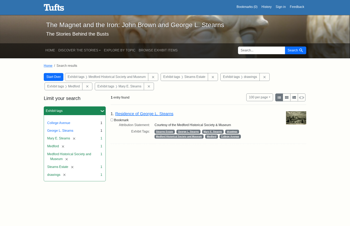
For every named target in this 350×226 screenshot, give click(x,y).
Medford (211, 136)
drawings (232, 131)
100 (258, 97)
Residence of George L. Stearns (144, 113)
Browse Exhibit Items (158, 50)
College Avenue (58, 123)
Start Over (53, 77)
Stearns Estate (164, 131)
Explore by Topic (120, 50)
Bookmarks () (247, 6)
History (266, 6)
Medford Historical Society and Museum (179, 136)
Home (50, 50)
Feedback (297, 6)
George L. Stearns (60, 130)
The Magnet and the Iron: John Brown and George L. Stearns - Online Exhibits (54, 7)
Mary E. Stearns (213, 131)
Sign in (281, 6)
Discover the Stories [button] (78, 50)
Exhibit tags (54, 110)
